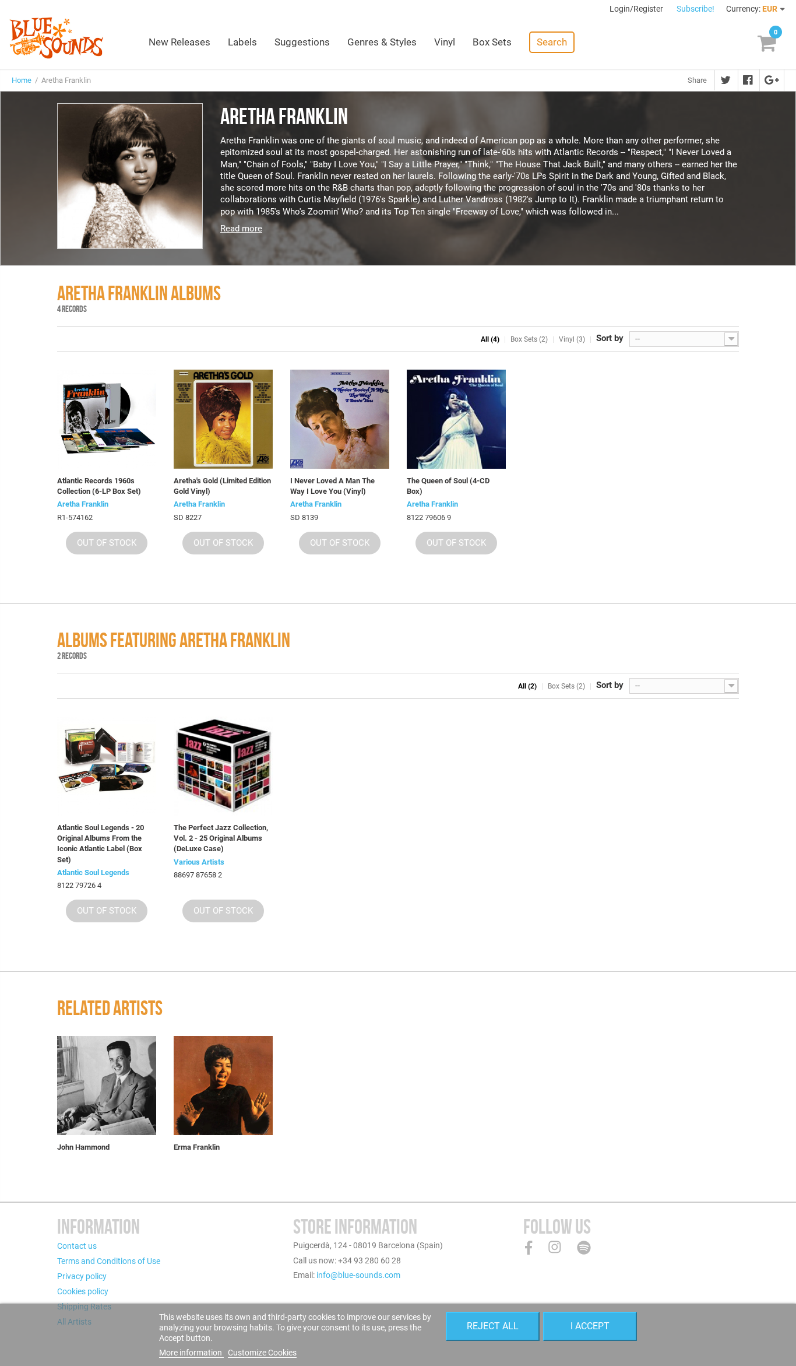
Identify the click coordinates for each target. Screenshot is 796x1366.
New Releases (179, 42)
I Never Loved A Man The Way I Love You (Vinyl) (332, 486)
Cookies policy (82, 1291)
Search (552, 42)
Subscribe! (695, 8)
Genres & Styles (382, 42)
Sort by (610, 338)
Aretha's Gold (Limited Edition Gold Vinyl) (222, 486)
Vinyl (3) (572, 339)
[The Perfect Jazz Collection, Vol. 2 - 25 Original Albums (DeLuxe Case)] (223, 766)
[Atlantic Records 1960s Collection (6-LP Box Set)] (106, 419)
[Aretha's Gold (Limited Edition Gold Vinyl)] (223, 419)
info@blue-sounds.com (358, 1275)
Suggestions (302, 42)
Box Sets (492, 42)
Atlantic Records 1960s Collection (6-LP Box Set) (99, 486)
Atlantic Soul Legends (93, 872)
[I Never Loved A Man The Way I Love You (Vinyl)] (339, 419)
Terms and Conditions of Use (108, 1261)
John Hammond (83, 1147)
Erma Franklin (197, 1147)
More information (191, 1352)
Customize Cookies (262, 1352)
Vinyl (444, 42)
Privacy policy (82, 1276)
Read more (241, 228)
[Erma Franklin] (223, 1085)
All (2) (527, 686)
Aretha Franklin (82, 504)
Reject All (493, 1326)
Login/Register (637, 8)
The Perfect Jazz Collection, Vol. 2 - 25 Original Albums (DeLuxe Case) (221, 838)
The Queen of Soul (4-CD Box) (448, 486)
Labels (242, 42)
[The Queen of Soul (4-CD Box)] (456, 419)
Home (21, 80)
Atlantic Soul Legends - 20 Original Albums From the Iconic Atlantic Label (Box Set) (100, 843)
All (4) (490, 339)
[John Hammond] (106, 1085)
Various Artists (199, 862)
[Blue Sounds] (56, 38)
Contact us (77, 1246)
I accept (590, 1326)
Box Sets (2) (529, 339)
